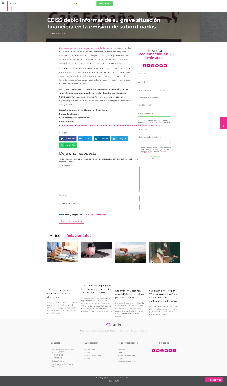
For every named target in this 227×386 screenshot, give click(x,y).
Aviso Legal (100, 378)
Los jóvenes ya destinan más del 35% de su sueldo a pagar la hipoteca (129, 294)
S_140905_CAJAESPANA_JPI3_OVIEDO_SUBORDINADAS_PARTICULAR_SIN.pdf (102, 125)
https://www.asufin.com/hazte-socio (153, 125)
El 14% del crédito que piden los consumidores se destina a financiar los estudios (96, 289)
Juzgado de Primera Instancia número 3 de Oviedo (85, 48)
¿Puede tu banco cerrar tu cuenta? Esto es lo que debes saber (61, 293)
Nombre (63, 195)
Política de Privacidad (113, 378)
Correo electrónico (68, 204)
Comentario (65, 166)
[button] (3, 3)
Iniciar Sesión (88, 2)
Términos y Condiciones (94, 215)
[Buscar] (9, 8)
